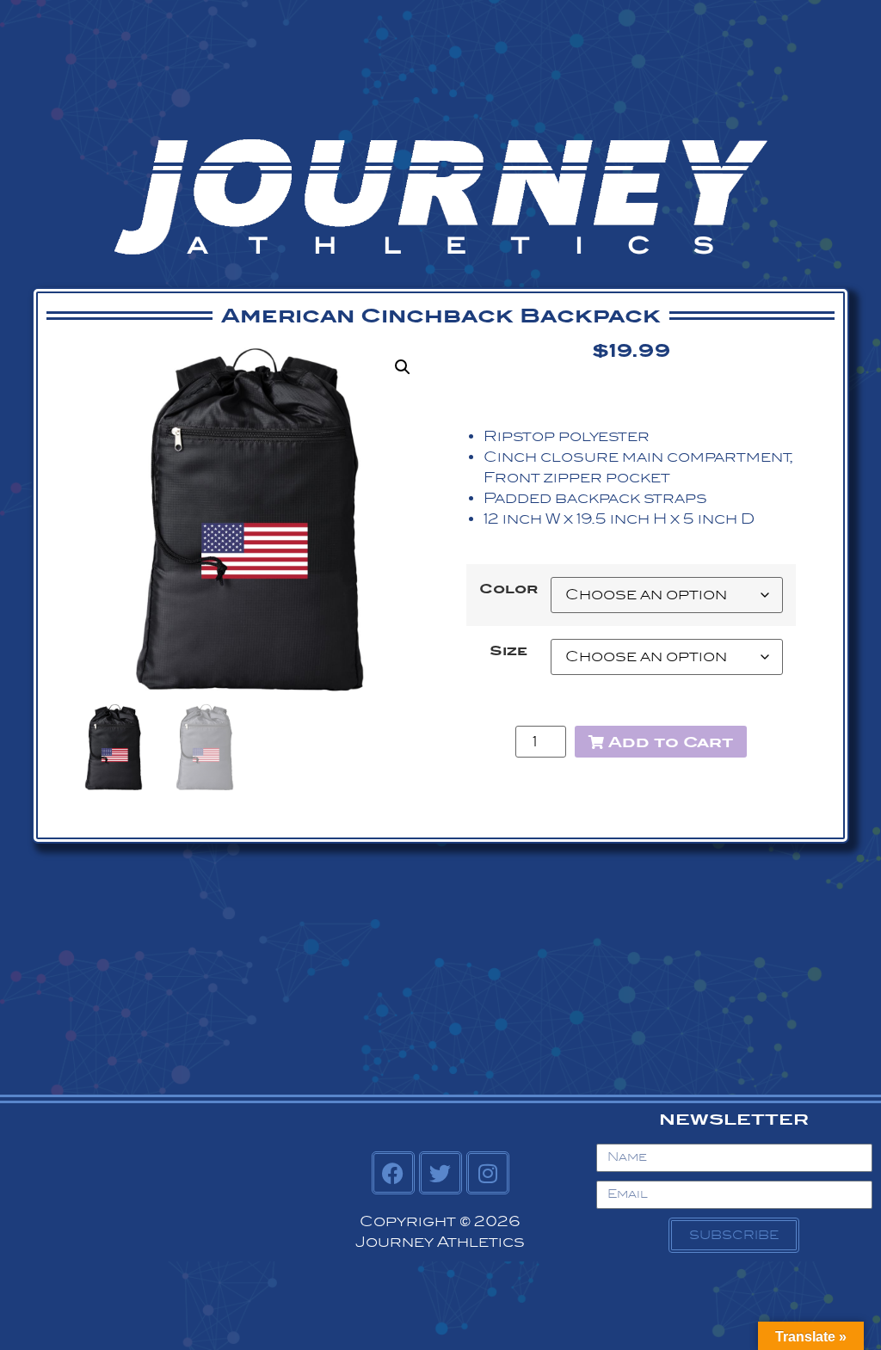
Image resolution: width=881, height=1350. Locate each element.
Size (508, 651)
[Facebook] (393, 1172)
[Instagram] (487, 1172)
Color (508, 589)
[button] (402, 367)
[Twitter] (440, 1172)
